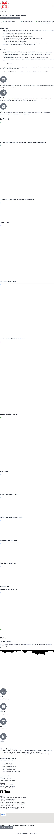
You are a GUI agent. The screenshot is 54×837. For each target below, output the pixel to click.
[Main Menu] (52, 6)
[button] (1, 22)
